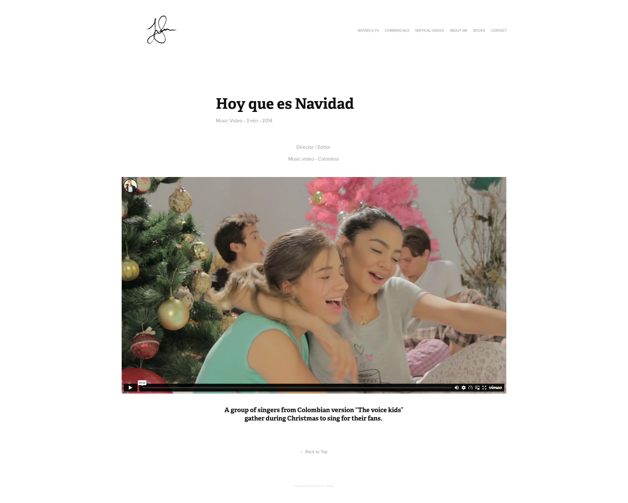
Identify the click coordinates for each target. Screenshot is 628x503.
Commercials (397, 30)
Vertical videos (429, 30)
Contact (499, 30)
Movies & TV (368, 30)
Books (479, 30)
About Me (458, 30)
